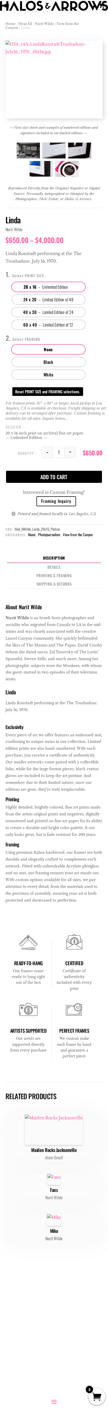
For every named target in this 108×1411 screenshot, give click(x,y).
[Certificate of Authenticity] (67, 169)
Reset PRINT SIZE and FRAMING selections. (47, 391)
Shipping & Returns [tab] (54, 584)
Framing (32, 339)
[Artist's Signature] (41, 169)
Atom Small (54, 1157)
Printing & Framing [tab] (54, 575)
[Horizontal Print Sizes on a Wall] (28, 150)
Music (32, 534)
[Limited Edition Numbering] (79, 150)
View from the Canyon (78, 534)
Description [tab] (54, 558)
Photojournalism (49, 534)
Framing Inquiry (56, 501)
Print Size (34, 275)
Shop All (25, 24)
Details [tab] (53, 567)
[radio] (48, 287)
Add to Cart (53, 477)
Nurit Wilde (44, 24)
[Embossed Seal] (54, 150)
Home (10, 24)
